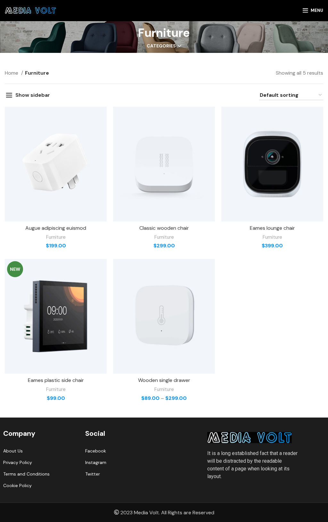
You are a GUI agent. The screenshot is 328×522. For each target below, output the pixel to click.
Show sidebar (32, 95)
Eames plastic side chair (56, 380)
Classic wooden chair (164, 228)
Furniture (56, 237)
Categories (161, 46)
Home (12, 73)
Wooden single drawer (164, 380)
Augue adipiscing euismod (55, 228)
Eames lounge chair (272, 228)
